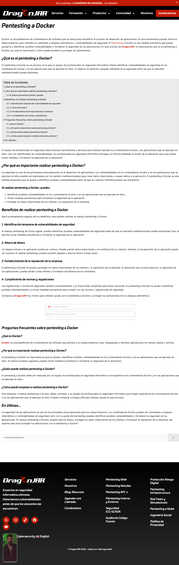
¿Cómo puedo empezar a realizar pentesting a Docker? (33, 136)
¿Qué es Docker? (17, 124)
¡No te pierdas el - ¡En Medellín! (87, 3)
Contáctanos (73, 508)
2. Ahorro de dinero (18, 107)
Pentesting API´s (117, 492)
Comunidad (123, 13)
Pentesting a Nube (162, 509)
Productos (99, 13)
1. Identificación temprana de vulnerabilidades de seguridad (35, 103)
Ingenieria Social (160, 515)
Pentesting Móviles (118, 486)
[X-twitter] (6, 520)
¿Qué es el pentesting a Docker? (20, 86)
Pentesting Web (116, 479)
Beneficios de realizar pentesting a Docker (25, 99)
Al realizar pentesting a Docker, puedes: (27, 95)
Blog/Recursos (74, 492)
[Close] (177, 2)
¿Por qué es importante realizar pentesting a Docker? (31, 91)
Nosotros (147, 13)
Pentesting (117, 42)
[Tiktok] (25, 520)
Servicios (57, 13)
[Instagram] (15, 520)
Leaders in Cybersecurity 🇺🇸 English (26, 536)
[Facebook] (34, 520)
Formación (76, 13)
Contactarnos (167, 13)
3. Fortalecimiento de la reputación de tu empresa (31, 111)
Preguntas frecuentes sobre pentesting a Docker (28, 120)
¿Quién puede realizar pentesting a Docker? (29, 132)
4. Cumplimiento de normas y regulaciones (28, 115)
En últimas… (11, 140)
